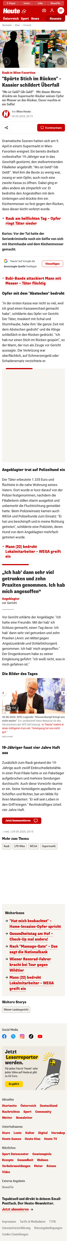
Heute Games (11, 1139)
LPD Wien (19, 846)
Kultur (29, 1133)
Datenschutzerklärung (16, 1228)
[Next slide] (63, 693)
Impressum (9, 1222)
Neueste (55, 19)
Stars (6, 1133)
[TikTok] (31, 1036)
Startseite (7, 25)
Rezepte (8, 1160)
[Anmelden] (52, 10)
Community (43, 1112)
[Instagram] (22, 1036)
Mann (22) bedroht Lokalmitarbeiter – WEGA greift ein (33, 551)
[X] (13, 1036)
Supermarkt (49, 846)
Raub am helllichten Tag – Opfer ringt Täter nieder (33, 221)
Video (6, 1172)
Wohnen (42, 1160)
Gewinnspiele (42, 1154)
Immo (27, 3)
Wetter (7, 1118)
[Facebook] (4, 1036)
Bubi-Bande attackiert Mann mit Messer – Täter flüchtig (33, 281)
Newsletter (24, 1118)
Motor (38, 1166)
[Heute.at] (11, 10)
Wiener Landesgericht (16, 1009)
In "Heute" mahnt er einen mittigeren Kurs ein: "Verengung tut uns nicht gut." (33, 728)
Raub (6, 846)
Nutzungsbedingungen (48, 1228)
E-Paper (11, 3)
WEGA (33, 846)
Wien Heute (23, 111)
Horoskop (58, 1133)
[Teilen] (6, 127)
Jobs (40, 3)
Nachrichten (11, 1112)
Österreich (11, 19)
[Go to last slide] (3, 693)
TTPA (52, 1222)
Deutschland (48, 1106)
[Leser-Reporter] (44, 10)
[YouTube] (40, 1036)
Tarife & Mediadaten (32, 1222)
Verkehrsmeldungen (16, 1166)
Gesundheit (25, 1160)
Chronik (27, 25)
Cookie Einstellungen (15, 1234)
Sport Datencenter (15, 1154)
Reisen (51, 1166)
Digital (43, 1133)
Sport (25, 19)
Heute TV (50, 1139)
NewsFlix (55, 3)
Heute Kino (32, 1139)
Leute (18, 1133)
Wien (17, 25)
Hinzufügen (52, 264)
